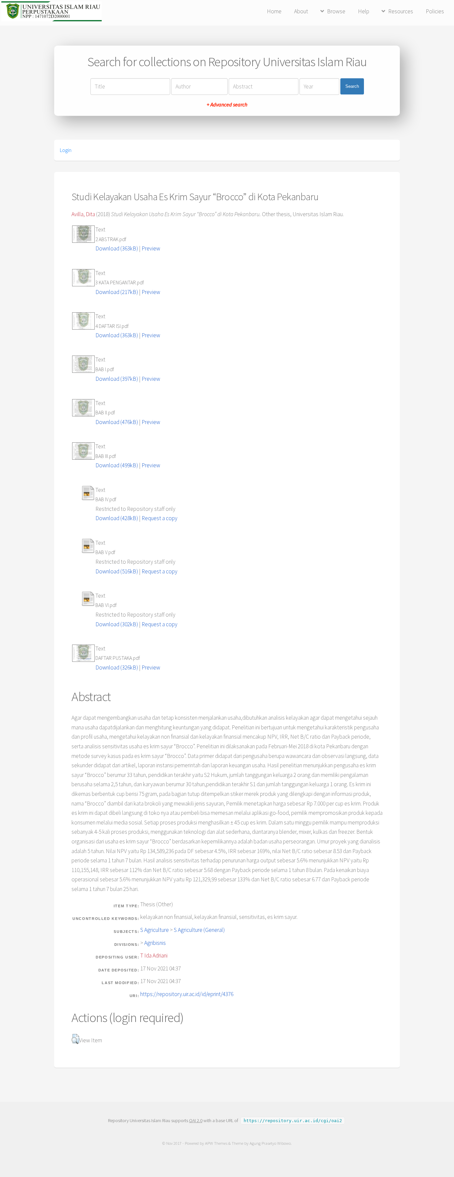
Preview (151, 248)
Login (65, 150)
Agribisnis (155, 943)
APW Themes (216, 1143)
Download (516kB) (116, 571)
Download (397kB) (116, 378)
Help (363, 11)
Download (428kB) (116, 518)
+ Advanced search (227, 104)
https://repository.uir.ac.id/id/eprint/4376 (186, 994)
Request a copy (159, 518)
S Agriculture (154, 930)
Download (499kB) (116, 465)
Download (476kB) (116, 422)
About (301, 11)
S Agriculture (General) (199, 930)
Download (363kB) (116, 248)
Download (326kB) (116, 667)
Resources (400, 11)
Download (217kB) (116, 292)
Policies (435, 11)
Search (352, 86)
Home (274, 11)
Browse (336, 11)
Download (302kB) (116, 624)
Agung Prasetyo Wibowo (270, 1143)
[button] (75, 1039)
